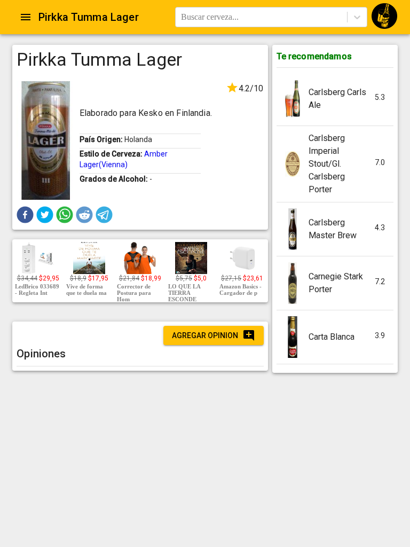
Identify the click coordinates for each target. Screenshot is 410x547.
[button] (25, 214)
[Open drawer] (25, 17)
